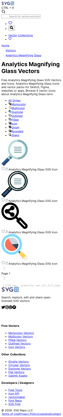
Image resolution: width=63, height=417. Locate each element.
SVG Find (14, 404)
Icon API (13, 393)
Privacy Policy (28, 414)
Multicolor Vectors (20, 336)
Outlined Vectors (19, 343)
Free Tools (15, 390)
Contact (55, 414)
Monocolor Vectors (21, 333)
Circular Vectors (19, 365)
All (14, 100)
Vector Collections (20, 35)
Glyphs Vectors (18, 361)
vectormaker (16, 397)
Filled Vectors (17, 340)
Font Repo (15, 400)
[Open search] (11, 28)
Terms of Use (10, 414)
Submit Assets (17, 375)
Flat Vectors (16, 372)
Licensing (44, 414)
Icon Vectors (16, 347)
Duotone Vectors (19, 368)
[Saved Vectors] (10, 23)
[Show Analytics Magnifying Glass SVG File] (14, 165)
